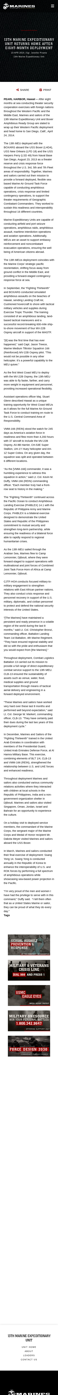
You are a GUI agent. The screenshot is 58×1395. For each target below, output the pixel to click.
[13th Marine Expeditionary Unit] (19, 6)
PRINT (47, 89)
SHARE (24, 89)
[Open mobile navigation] (52, 6)
